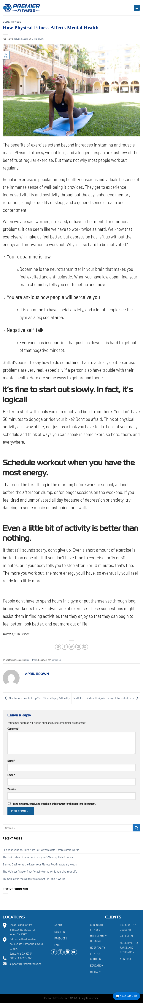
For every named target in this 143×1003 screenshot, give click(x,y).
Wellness (126, 936)
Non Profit (127, 958)
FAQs (57, 945)
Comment (13, 728)
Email (11, 774)
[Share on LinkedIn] (85, 647)
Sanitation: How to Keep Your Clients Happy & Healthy (39, 698)
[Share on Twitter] (72, 647)
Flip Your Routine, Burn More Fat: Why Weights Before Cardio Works (41, 850)
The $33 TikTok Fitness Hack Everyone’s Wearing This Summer (38, 857)
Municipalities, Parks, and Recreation (129, 947)
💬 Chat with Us (126, 996)
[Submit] (136, 827)
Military (95, 971)
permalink (56, 659)
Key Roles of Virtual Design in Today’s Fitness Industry (103, 698)
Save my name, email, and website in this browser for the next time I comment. (54, 803)
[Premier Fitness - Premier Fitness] (21, 7)
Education (96, 965)
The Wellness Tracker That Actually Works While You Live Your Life (40, 871)
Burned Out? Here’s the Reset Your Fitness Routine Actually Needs (40, 864)
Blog (6, 22)
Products (60, 938)
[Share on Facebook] (65, 647)
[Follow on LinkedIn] (67, 952)
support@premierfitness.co (25, 963)
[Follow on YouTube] (74, 952)
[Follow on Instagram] (61, 952)
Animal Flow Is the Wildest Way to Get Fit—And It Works (34, 878)
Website (11, 789)
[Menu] (137, 8)
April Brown (38, 39)
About (58, 925)
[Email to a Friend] (78, 647)
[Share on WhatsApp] (58, 647)
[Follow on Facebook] (54, 952)
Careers (59, 931)
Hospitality (97, 947)
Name (11, 760)
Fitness (16, 22)
